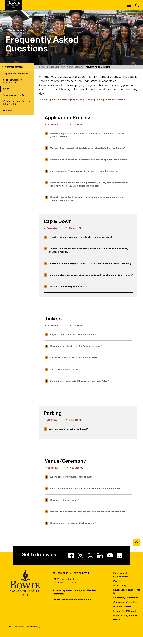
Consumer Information (125, 602)
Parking (100, 100)
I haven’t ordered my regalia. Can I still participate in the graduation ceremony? (91, 263)
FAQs (6, 89)
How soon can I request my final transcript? (73, 523)
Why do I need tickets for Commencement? (73, 335)
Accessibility (119, 585)
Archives (7, 110)
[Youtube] (110, 556)
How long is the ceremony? (64, 500)
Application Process (59, 100)
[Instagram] (80, 556)
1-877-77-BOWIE (80, 573)
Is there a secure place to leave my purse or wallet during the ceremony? (88, 512)
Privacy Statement (122, 607)
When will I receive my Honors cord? (68, 287)
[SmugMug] (119, 556)
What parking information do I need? (68, 429)
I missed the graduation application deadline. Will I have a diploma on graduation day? (87, 135)
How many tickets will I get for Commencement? (76, 346)
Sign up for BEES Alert (124, 611)
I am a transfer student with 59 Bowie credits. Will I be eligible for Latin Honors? (91, 275)
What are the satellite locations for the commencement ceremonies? (86, 489)
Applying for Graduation (15, 74)
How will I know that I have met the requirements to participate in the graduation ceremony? (86, 199)
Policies (117, 581)
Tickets (90, 100)
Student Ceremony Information (13, 81)
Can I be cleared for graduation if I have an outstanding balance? (84, 171)
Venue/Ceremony (115, 100)
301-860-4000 (60, 573)
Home (43, 67)
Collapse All (76, 124)
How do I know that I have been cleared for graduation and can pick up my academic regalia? (88, 250)
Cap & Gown (77, 100)
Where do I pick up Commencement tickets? (73, 358)
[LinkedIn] (100, 556)
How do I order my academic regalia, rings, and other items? (80, 237)
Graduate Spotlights (13, 95)
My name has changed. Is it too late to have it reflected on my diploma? (87, 148)
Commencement (14, 66)
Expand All (53, 124)
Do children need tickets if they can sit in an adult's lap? (79, 381)
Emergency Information (125, 598)
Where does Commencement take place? (72, 477)
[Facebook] (71, 556)
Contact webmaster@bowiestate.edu (72, 599)
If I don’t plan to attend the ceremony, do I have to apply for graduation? (88, 160)
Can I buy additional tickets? (65, 369)
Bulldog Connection (57, 67)
